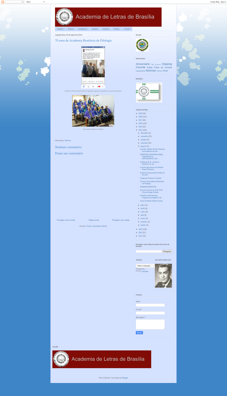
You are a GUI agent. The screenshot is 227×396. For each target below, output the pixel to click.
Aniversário (143, 63)
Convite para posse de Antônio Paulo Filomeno (151, 168)
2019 (141, 113)
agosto (143, 146)
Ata (152, 64)
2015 (141, 127)
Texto (165, 71)
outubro (144, 140)
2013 (141, 229)
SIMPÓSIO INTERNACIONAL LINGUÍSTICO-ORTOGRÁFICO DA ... (151, 157)
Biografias (158, 64)
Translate (144, 271)
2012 (141, 233)
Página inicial (94, 220)
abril (142, 215)
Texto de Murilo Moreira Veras (151, 201)
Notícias (60, 29)
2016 (141, 123)
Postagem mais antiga (120, 220)
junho (143, 208)
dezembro (145, 133)
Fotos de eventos (163, 67)
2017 (141, 120)
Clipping (167, 63)
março (143, 218)
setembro (144, 143)
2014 (141, 130)
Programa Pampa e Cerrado (150, 178)
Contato (127, 29)
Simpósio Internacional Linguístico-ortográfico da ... (151, 197)
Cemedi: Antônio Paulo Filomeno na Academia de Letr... (152, 150)
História (71, 29)
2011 (141, 236)
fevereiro (144, 222)
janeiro (143, 225)
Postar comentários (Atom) (96, 226)
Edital (150, 67)
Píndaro (116, 29)
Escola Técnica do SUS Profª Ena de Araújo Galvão (151, 191)
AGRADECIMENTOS (148, 187)
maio (143, 212)
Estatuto (95, 29)
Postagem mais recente (66, 220)
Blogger (125, 378)
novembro (145, 136)
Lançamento (140, 71)
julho (143, 205)
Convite (140, 67)
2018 (141, 117)
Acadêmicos (82, 29)
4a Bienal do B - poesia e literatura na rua (149, 163)
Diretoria (106, 29)
